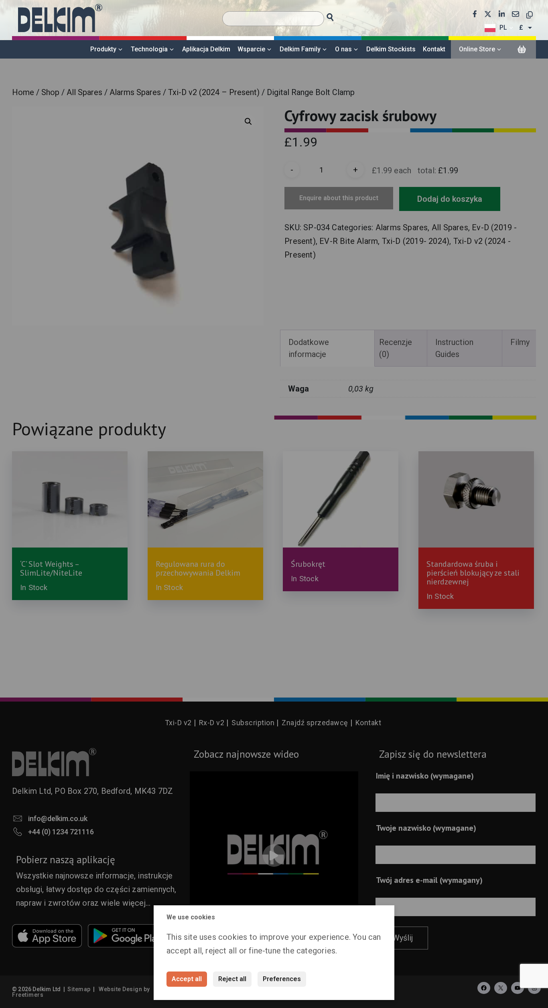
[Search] (337, 15)
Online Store (477, 49)
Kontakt (434, 49)
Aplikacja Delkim (206, 49)
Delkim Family (300, 49)
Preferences (282, 979)
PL (503, 27)
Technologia (149, 49)
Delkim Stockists (391, 49)
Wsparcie (251, 49)
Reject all (232, 979)
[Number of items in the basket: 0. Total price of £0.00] (521, 50)
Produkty (103, 49)
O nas (343, 49)
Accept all (187, 979)
